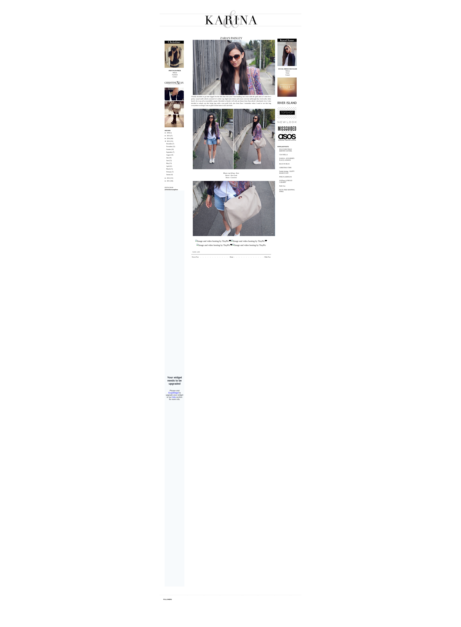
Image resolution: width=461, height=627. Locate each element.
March (168, 169)
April (168, 166)
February (169, 172)
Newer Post (195, 257)
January (168, 174)
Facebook (175, 75)
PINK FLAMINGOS (285, 177)
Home (231, 257)
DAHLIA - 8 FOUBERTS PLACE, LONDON (286, 159)
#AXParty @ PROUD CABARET (285, 181)
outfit (198, 252)
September (169, 152)
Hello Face (282, 186)
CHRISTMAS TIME (285, 167)
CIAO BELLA (283, 155)
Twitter (288, 73)
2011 (168, 181)
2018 (168, 133)
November (169, 146)
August (168, 155)
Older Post (267, 257)
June (167, 160)
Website (175, 73)
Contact (175, 77)
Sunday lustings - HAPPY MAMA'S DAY (286, 172)
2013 (168, 141)
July (167, 158)
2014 (168, 138)
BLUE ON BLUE (284, 164)
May (167, 163)
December (169, 144)
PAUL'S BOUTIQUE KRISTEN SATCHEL (285, 150)
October (168, 149)
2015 (168, 136)
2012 (168, 178)
